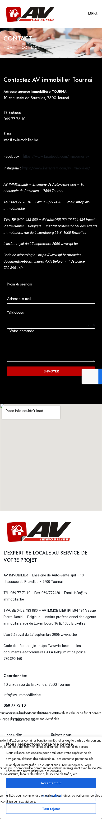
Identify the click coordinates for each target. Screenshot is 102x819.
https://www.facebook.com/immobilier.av (56, 156)
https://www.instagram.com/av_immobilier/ (56, 168)
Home (9, 47)
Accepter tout (51, 783)
